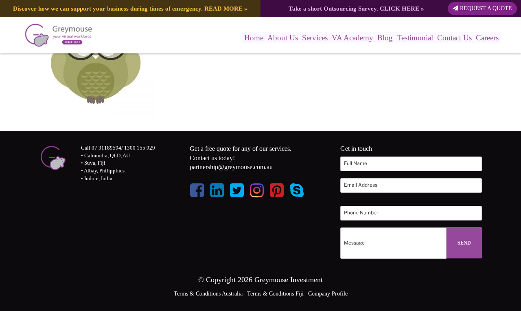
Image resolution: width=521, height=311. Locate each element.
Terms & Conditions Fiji (275, 294)
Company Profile (328, 294)
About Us (282, 37)
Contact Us (454, 37)
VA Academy (352, 37)
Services (315, 37)
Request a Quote (485, 8)
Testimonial (415, 37)
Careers (487, 37)
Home (253, 37)
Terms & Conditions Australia (208, 294)
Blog (385, 37)
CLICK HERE (399, 8)
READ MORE (223, 8)
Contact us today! (212, 157)
